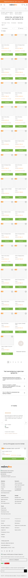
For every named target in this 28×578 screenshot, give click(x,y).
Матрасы (3, 495)
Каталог (3, 521)
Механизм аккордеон (6, 490)
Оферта (3, 534)
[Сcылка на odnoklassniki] (4, 551)
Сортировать (5, 28)
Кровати (17, 481)
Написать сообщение (14, 559)
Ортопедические (5, 492)
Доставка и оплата (5, 525)
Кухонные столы (5, 512)
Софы (2, 488)
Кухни (2, 506)
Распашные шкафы (19, 499)
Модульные (4, 510)
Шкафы (16, 495)
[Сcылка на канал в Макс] (7, 551)
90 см (8, 22)
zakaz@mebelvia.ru (5, 545)
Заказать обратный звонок (7, 543)
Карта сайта (18, 530)
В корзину (7, 54)
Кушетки (3, 487)
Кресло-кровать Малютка (11, 433)
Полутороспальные (19, 485)
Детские (3, 501)
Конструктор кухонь (6, 513)
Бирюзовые (20, 22)
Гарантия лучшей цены (20, 525)
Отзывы (3, 536)
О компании (18, 521)
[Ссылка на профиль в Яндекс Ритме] (12, 551)
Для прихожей (18, 501)
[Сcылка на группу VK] (2, 551)
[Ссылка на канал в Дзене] (9, 551)
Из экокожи (13, 22)
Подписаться (25, 570)
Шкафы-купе (18, 497)
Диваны (3, 481)
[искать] (25, 9)
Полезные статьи (5, 532)
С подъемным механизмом (18, 489)
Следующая (20, 362)
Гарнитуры (3, 508)
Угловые (3, 485)
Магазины (17, 523)
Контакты (17, 527)
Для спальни (18, 503)
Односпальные (18, 483)
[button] (20, 299)
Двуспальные (18, 487)
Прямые (3, 483)
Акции (2, 523)
